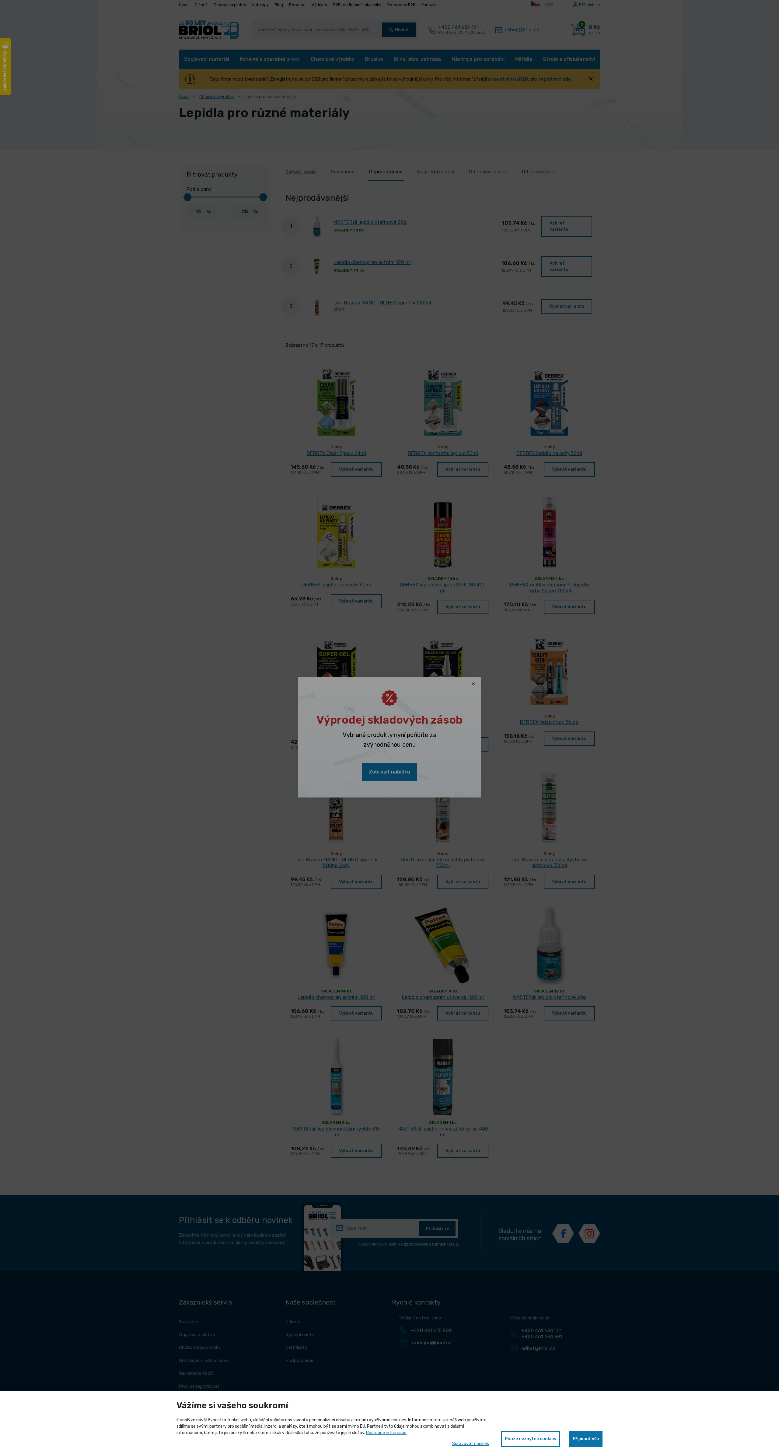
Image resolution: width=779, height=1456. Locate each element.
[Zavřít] (473, 684)
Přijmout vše (586, 1438)
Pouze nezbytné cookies (530, 1438)
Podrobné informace (386, 1432)
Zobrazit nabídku (389, 772)
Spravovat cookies (470, 1443)
